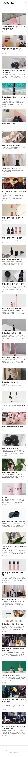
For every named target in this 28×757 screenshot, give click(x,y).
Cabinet (17, 750)
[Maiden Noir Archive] (9, 2)
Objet (12, 750)
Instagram (6, 750)
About (23, 750)
